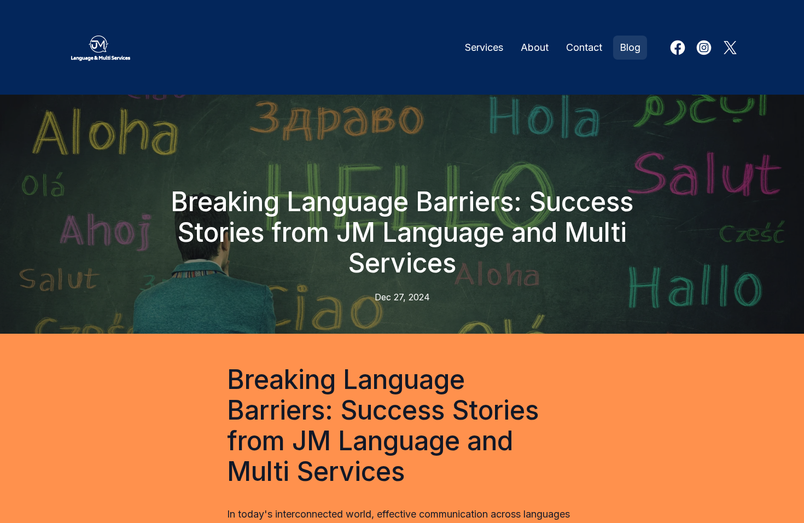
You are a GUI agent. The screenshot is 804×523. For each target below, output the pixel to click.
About (535, 47)
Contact (584, 47)
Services (484, 47)
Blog (630, 47)
